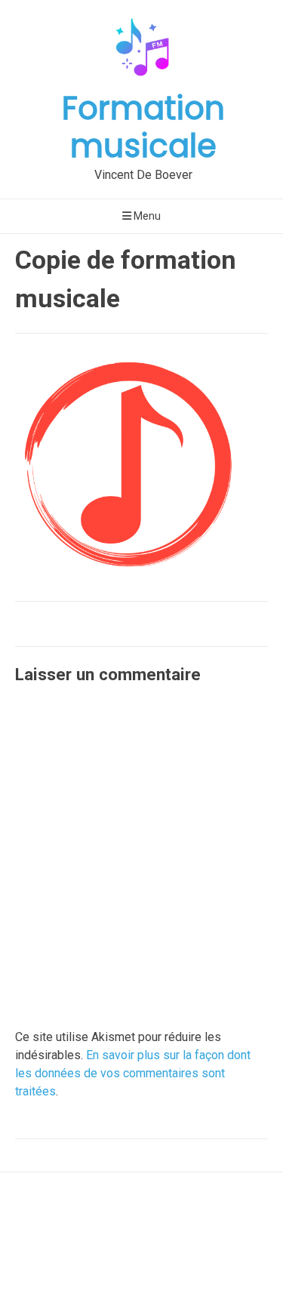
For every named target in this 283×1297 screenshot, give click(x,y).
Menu (146, 216)
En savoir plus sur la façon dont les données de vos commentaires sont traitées (133, 1073)
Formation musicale (143, 127)
